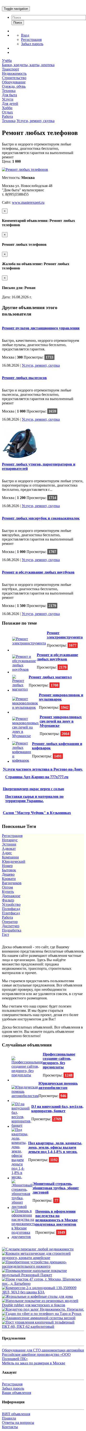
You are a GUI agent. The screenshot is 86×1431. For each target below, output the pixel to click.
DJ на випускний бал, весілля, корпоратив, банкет (57, 1108)
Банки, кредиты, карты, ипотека (28, 65)
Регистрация (31, 40)
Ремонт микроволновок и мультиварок (61, 697)
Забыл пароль (32, 44)
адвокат (9, 849)
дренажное (11, 896)
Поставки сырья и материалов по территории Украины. (34, 798)
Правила (9, 1418)
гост (5, 935)
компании (10, 857)
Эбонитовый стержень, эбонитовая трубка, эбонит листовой (55, 1188)
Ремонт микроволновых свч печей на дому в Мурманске (61, 721)
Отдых (7, 112)
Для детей (10, 104)
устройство (11, 904)
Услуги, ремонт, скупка (35, 121)
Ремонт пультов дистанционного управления (41, 328)
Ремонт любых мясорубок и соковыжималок (41, 518)
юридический (13, 861)
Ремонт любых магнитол (50, 677)
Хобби (7, 108)
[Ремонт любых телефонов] (25, 169)
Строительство (14, 78)
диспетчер (10, 926)
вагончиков (12, 883)
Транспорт (10, 69)
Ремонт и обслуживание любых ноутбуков (38, 572)
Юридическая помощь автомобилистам (58, 1085)
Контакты (10, 1427)
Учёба (7, 61)
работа (7, 917)
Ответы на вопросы (18, 1422)
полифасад (11, 909)
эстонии (9, 844)
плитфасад (11, 913)
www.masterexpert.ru (28, 202)
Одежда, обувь (14, 86)
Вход (25, 35)
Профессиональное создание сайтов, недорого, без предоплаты (59, 1060)
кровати (9, 879)
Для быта (9, 95)
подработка (11, 930)
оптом (7, 887)
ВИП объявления (16, 1414)
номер (7, 866)
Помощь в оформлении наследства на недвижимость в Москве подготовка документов (56, 1217)
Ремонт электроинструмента (65, 635)
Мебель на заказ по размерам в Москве (33, 1363)
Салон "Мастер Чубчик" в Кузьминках (37, 813)
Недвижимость (14, 73)
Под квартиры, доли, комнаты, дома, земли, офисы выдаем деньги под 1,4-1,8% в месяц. (55, 1147)
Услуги (7, 99)
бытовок (9, 870)
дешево (8, 874)
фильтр (8, 900)
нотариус (10, 840)
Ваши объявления (16, 1393)
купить (8, 892)
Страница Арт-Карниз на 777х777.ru (36, 777)
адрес (7, 853)
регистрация (12, 836)
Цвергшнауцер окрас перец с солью (33, 789)
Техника (9, 91)
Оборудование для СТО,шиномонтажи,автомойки (43, 1350)
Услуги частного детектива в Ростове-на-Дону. (43, 769)
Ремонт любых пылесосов (24, 378)
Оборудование (14, 82)
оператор (10, 922)
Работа (7, 116)
